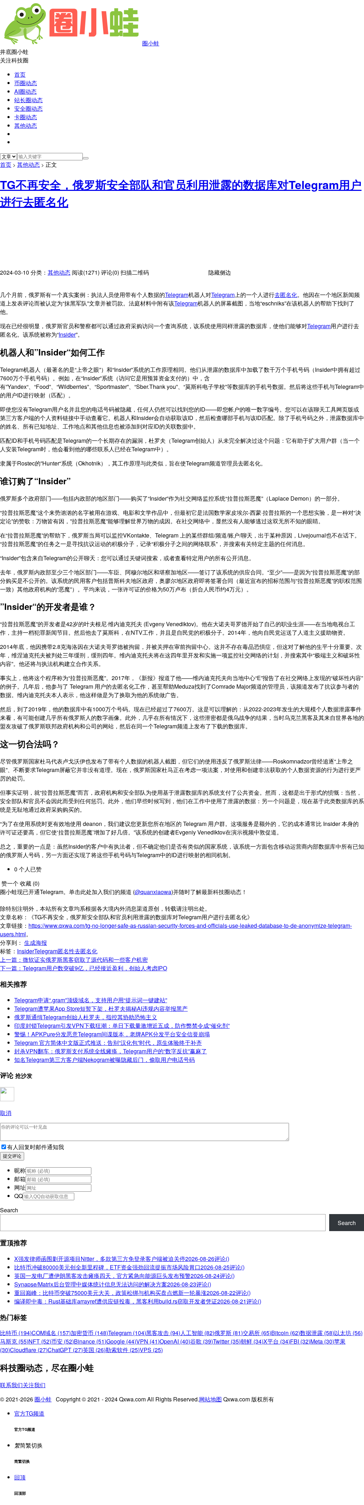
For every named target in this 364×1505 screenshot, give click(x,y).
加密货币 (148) (89, 1333)
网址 (20, 1187)
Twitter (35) (227, 1341)
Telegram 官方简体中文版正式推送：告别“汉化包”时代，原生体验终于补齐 (108, 1042)
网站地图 (210, 1399)
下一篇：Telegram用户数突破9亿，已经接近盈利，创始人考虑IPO (83, 968)
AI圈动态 (25, 91)
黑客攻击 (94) (163, 1333)
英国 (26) (94, 1350)
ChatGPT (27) (65, 1350)
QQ (18, 1196)
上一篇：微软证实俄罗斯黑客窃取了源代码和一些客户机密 (74, 959)
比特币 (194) (16, 1333)
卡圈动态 (25, 117)
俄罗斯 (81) (228, 1333)
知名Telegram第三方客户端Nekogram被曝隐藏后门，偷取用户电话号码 (104, 1059)
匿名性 (66, 951)
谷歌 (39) (201, 1341)
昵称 (20, 1170)
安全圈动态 (28, 108)
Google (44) (121, 1341)
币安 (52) (62, 1341)
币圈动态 (25, 83)
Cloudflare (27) (29, 1350)
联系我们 (11, 1385)
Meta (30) (322, 1341)
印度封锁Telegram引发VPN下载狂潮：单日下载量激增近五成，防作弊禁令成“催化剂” (122, 1025)
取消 (5, 1113)
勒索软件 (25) (123, 1350)
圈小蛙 (150, 43)
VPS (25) (151, 1350)
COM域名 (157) (51, 1333)
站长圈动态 (28, 100)
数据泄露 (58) (317, 1333)
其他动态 (25, 125)
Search (9, 1210)
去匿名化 (285, 295)
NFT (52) (39, 1341)
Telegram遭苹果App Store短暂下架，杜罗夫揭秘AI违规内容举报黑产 (101, 1008)
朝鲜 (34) (252, 1341)
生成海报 (35, 942)
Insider (67, 334)
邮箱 (20, 1179)
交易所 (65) (257, 1333)
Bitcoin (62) (285, 1333)
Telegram (176, 295)
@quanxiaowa (153, 892)
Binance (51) (90, 1341)
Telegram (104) (127, 1333)
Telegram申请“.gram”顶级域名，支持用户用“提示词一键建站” (90, 1000)
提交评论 (12, 1156)
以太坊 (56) (348, 1333)
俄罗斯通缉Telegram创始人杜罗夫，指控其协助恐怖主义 (85, 1017)
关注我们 (34, 1385)
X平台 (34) (276, 1341)
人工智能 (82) (197, 1333)
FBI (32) (300, 1341)
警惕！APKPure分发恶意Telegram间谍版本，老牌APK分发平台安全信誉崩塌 (112, 1034)
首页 (20, 74)
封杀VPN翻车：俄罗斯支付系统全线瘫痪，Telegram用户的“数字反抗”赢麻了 (110, 1051)
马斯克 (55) (14, 1341)
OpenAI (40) (175, 1341)
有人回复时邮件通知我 (35, 1147)
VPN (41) (148, 1341)
